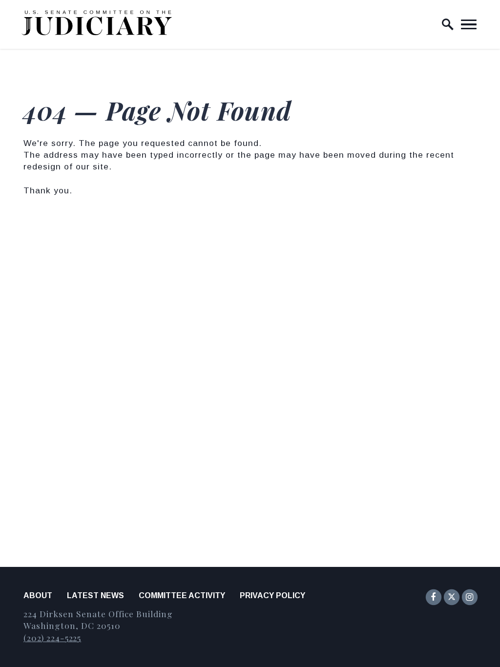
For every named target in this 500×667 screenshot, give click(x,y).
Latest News (95, 595)
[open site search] (448, 24)
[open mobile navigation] (469, 24)
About (37, 595)
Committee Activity (182, 595)
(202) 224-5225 (52, 637)
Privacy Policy (272, 595)
